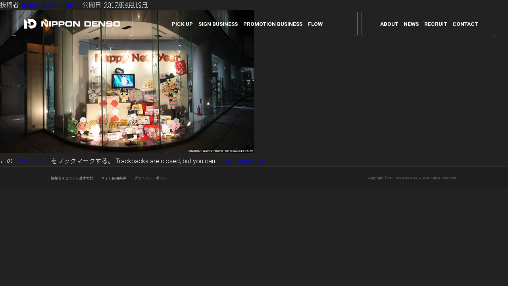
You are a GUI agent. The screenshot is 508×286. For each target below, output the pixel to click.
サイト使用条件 (113, 178)
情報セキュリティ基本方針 (72, 178)
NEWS (411, 24)
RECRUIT (435, 24)
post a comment (240, 161)
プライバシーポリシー (152, 178)
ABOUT (389, 24)
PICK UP (182, 24)
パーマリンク (32, 161)
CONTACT (465, 24)
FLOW (315, 24)
